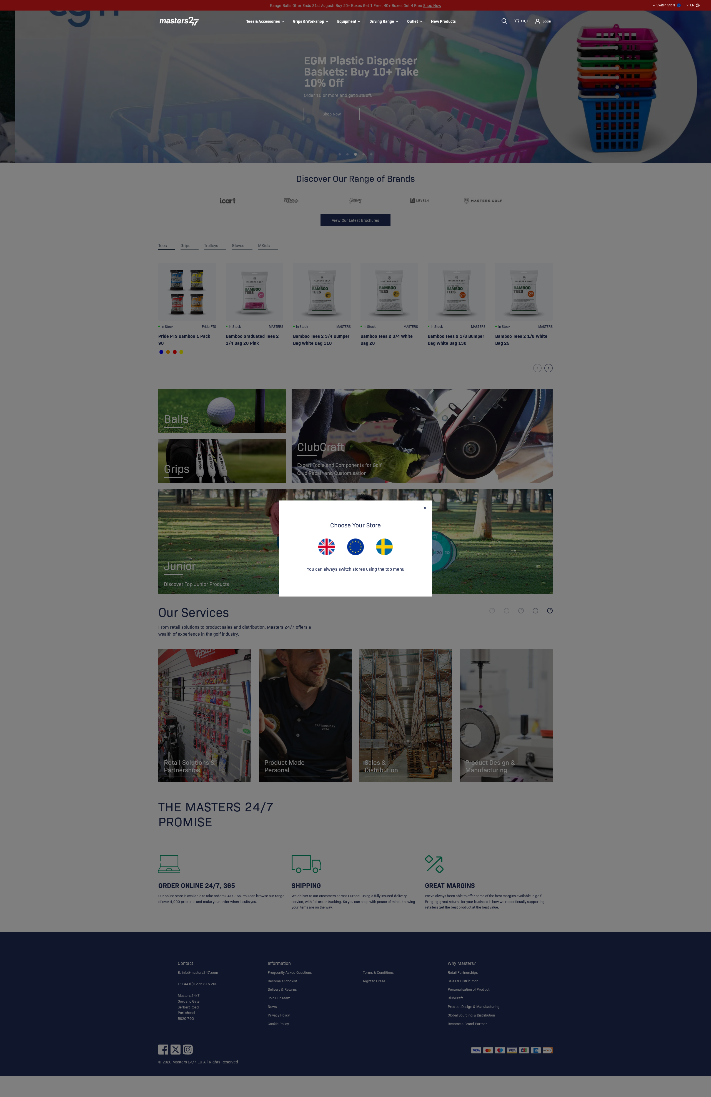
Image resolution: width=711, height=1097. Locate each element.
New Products (443, 21)
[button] (504, 21)
